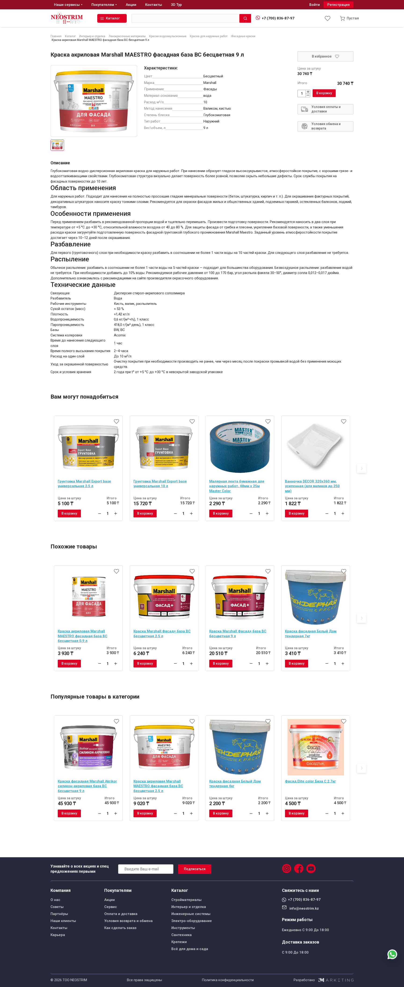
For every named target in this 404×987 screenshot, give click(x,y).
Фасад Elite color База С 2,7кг (310, 781)
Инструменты (183, 928)
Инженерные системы (190, 914)
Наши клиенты (63, 921)
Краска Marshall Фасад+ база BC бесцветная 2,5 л (162, 633)
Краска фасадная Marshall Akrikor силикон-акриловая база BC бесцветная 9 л (87, 786)
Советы (57, 907)
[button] (361, 468)
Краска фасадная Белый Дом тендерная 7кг (310, 633)
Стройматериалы (186, 900)
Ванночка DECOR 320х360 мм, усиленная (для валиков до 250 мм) (312, 486)
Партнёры (59, 914)
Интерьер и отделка (188, 907)
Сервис (110, 907)
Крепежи (179, 942)
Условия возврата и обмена (128, 921)
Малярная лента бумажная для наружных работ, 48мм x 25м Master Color (236, 486)
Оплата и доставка (120, 914)
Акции (109, 900)
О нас (55, 900)
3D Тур (176, 5)
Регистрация (338, 5)
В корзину (324, 93)
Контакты (58, 928)
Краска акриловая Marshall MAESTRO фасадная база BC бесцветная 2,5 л (158, 786)
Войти (314, 5)
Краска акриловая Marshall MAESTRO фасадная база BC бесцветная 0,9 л (82, 636)
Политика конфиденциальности (228, 980)
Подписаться (195, 869)
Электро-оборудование (191, 921)
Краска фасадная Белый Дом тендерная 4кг (235, 783)
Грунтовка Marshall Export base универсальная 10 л (160, 483)
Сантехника (181, 935)
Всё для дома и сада (189, 949)
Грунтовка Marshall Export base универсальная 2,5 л (84, 483)
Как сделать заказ (120, 928)
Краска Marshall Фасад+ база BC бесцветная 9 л (237, 633)
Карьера (57, 935)
